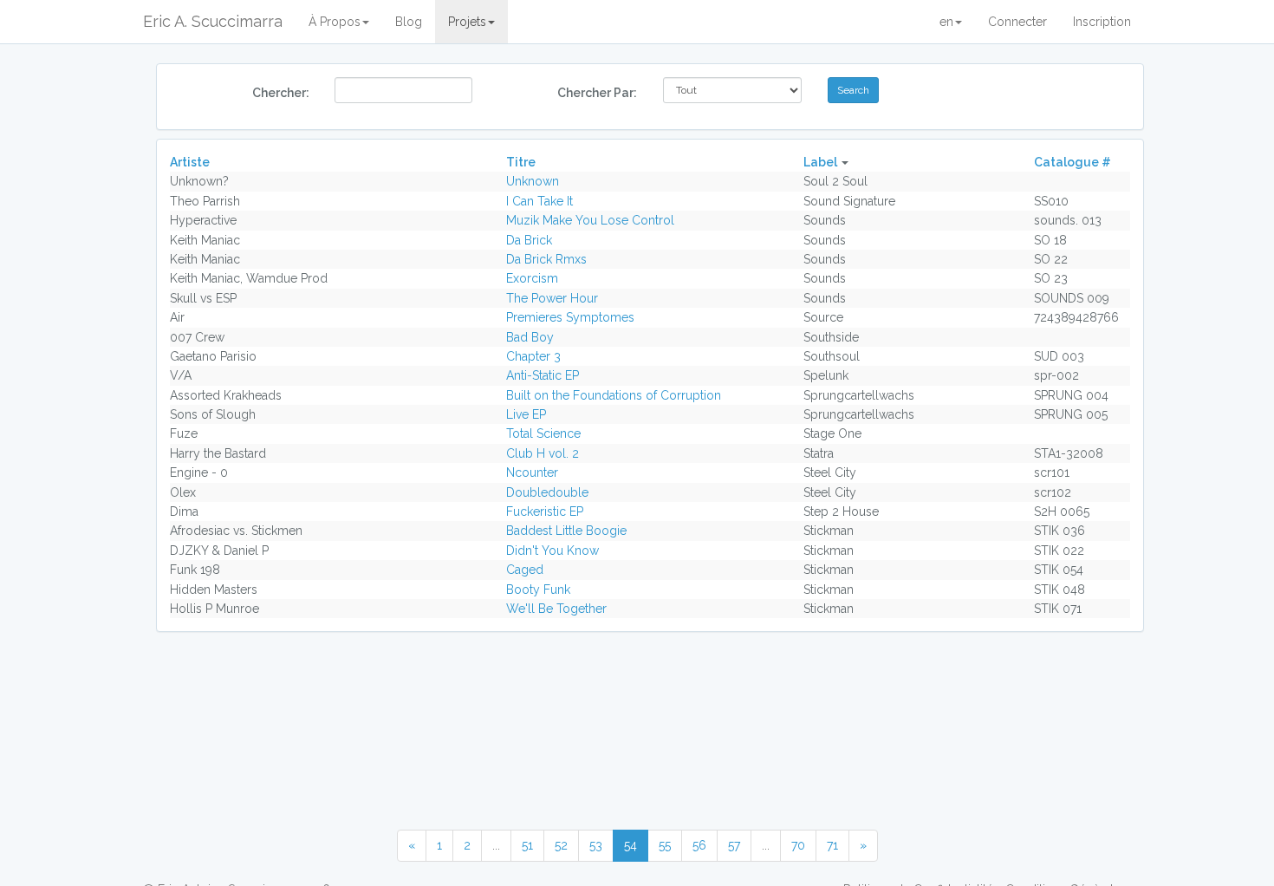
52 (561, 845)
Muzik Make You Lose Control (590, 220)
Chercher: (280, 93)
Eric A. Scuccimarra (213, 21)
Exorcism (532, 278)
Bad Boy (530, 337)
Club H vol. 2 (542, 453)
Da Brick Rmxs (546, 259)
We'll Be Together (556, 609)
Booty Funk (538, 589)
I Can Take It (539, 201)
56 (699, 845)
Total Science (543, 433)
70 (798, 845)
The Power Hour (552, 298)
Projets (467, 22)
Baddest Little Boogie (566, 530)
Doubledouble (547, 492)
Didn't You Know (552, 550)
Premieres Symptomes (570, 317)
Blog (408, 22)
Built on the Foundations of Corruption (613, 395)
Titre (521, 162)
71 (832, 845)
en (946, 22)
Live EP (526, 414)
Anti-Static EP (542, 375)
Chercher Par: (597, 93)
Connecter (1017, 22)
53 (595, 845)
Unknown (532, 181)
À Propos (335, 22)
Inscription (1102, 22)
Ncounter (532, 472)
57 (734, 845)
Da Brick (529, 240)
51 (527, 845)
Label (820, 162)
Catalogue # (1072, 162)
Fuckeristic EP (544, 511)
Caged (524, 570)
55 (665, 845)
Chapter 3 (533, 356)
